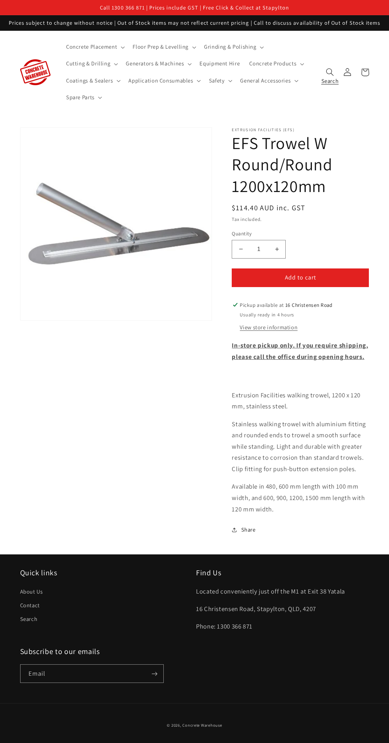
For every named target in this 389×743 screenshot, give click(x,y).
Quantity (241, 233)
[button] (94, 47)
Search (29, 618)
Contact (30, 605)
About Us (31, 591)
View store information (268, 327)
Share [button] (248, 529)
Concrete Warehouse (202, 725)
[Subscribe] (154, 673)
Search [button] (330, 79)
